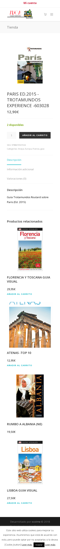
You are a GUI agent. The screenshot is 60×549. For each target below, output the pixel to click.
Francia (36, 148)
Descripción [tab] (14, 160)
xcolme (36, 521)
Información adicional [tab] (20, 169)
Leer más (27, 544)
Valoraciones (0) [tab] (16, 178)
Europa (28, 148)
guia (42, 148)
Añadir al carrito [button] (19, 294)
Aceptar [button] (39, 544)
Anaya (21, 148)
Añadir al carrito (35, 135)
